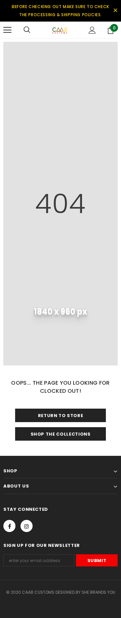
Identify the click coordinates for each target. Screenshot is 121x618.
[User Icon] (92, 30)
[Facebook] (9, 526)
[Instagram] (27, 526)
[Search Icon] (27, 30)
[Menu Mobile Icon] (7, 30)
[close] (115, 10)
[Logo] (59, 30)
